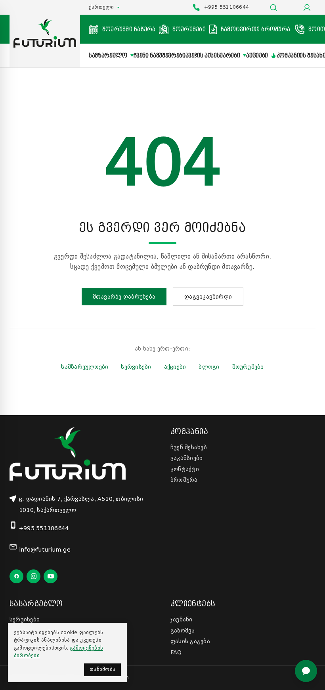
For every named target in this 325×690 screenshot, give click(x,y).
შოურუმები (248, 367)
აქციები (257, 55)
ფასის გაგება (190, 641)
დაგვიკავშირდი (208, 296)
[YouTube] (50, 576)
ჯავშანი (181, 619)
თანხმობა (102, 669)
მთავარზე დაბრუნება (124, 296)
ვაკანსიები (186, 458)
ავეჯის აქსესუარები (212, 55)
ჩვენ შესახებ (188, 447)
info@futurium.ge (45, 549)
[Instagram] (33, 576)
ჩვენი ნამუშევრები (159, 55)
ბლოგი (209, 367)
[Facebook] (16, 576)
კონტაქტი (184, 469)
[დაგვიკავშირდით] (306, 671)
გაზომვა (182, 630)
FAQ (176, 652)
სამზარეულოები (84, 367)
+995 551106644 (44, 528)
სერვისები (136, 367)
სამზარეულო (108, 55)
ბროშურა (184, 480)
